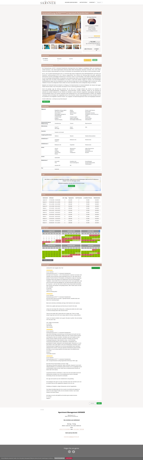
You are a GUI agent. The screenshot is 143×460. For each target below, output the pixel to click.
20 (54, 254)
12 (82, 238)
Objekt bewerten (96, 267)
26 (82, 241)
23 (68, 240)
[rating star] (94, 36)
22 (66, 240)
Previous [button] (45, 30)
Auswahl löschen (48, 260)
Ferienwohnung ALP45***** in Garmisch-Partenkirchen (58, 273)
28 (87, 241)
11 (98, 237)
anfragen (88, 60)
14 (87, 238)
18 (49, 254)
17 (46, 254)
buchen (94, 60)
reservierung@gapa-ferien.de (91, 30)
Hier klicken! (71, 185)
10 (95, 237)
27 (85, 241)
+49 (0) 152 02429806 (64, 429)
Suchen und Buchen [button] (71, 2)
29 (90, 241)
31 (43, 243)
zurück (97, 12)
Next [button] (79, 30)
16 (43, 254)
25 (98, 240)
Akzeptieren (69, 458)
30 (93, 241)
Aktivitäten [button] (83, 2)
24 (71, 240)
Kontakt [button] (92, 2)
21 (57, 254)
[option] (61, 29)
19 (51, 254)
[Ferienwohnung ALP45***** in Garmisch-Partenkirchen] (61, 29)
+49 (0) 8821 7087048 (78, 429)
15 (90, 238)
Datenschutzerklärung (59, 458)
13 (85, 238)
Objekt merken (46, 101)
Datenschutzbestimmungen (78, 183)
